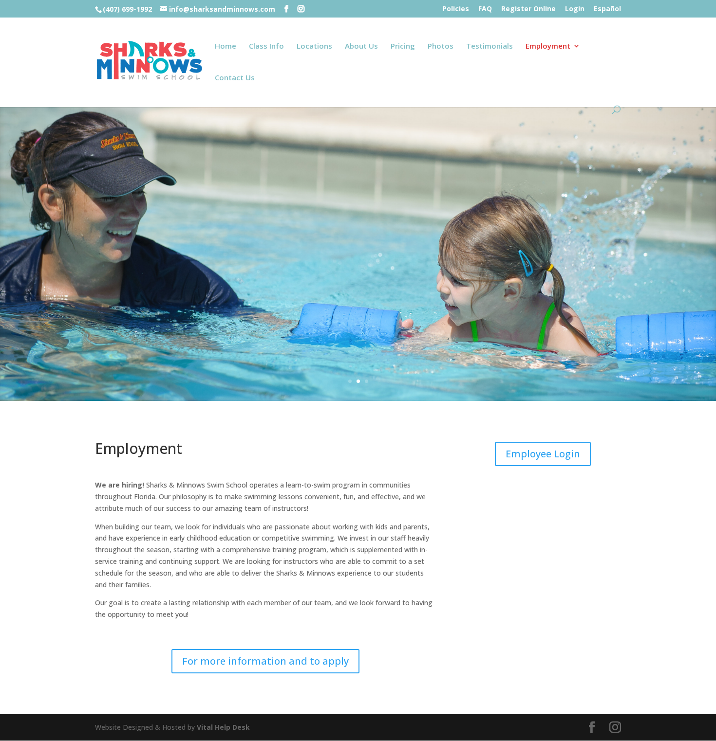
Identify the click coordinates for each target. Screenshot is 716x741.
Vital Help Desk (223, 727)
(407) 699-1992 (127, 9)
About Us (361, 46)
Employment (548, 46)
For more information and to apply (265, 661)
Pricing (403, 46)
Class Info (266, 46)
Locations (314, 46)
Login (574, 9)
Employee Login (543, 453)
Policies (455, 9)
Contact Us (235, 78)
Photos (440, 46)
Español (607, 9)
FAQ (485, 9)
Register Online (528, 9)
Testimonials (489, 46)
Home (225, 46)
